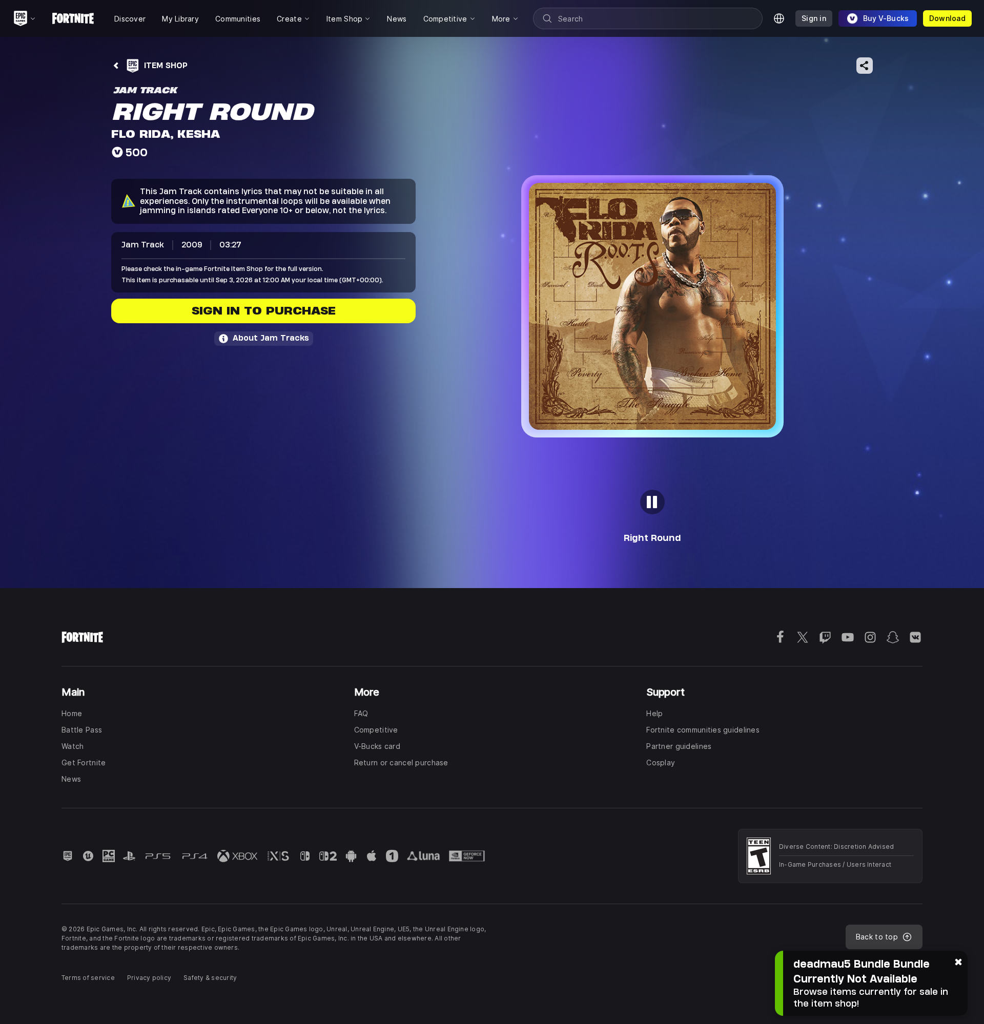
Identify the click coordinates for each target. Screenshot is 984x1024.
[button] (652, 306)
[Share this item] (864, 65)
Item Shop (166, 65)
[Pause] (652, 502)
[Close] (958, 961)
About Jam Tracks (271, 338)
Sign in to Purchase (264, 310)
